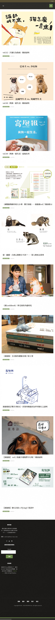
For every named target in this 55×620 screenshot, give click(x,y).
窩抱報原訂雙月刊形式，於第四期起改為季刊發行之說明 (25, 406)
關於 (23, 601)
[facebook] (7, 541)
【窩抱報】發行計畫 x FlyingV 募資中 (18, 507)
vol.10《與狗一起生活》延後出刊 (16, 153)
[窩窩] (3, 6)
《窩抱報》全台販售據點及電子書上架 (18, 356)
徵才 (32, 601)
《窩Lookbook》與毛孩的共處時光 (17, 305)
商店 (37, 601)
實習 (28, 601)
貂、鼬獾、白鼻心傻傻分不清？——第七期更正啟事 (23, 255)
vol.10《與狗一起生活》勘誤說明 (16, 103)
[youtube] (9, 541)
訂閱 (9, 556)
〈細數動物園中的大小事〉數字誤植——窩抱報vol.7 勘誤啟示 (27, 204)
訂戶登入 (52, 1)
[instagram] (12, 541)
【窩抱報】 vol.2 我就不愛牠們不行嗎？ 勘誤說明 (22, 457)
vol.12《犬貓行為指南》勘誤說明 (16, 52)
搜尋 (19, 601)
